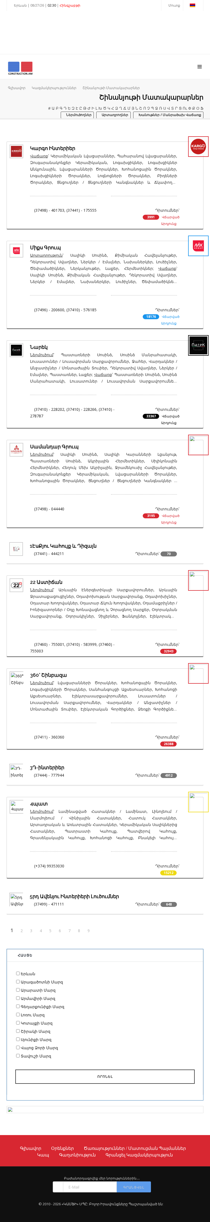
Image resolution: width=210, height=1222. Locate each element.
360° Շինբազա (48, 675)
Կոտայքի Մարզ (36, 1023)
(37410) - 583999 (81, 644)
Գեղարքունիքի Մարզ (42, 1006)
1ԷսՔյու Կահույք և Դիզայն (63, 546)
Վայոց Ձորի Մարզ (39, 1047)
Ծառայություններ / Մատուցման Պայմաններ (135, 1148)
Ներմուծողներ (78, 115)
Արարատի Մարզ (38, 990)
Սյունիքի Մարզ (36, 1039)
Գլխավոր (16, 87)
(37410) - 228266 (81, 409)
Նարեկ (39, 347)
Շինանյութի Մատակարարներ (111, 87)
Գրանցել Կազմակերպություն (139, 1155)
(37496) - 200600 (49, 309)
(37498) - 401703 (49, 210)
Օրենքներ (62, 1148)
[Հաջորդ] (99, 931)
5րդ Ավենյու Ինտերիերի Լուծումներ (74, 896)
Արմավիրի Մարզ (38, 998)
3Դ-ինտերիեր (47, 767)
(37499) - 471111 (49, 904)
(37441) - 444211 (49, 553)
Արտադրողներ (114, 115)
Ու (185, 108)
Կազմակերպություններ (54, 87)
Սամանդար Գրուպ (54, 446)
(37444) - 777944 (49, 775)
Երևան (28, 973)
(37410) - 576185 (81, 309)
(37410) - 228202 (49, 409)
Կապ (43, 1155)
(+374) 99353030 (49, 866)
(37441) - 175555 (81, 210)
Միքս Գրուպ (45, 247)
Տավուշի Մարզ (36, 1056)
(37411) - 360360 (49, 737)
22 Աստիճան (46, 582)
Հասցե (25, 955)
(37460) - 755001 (49, 644)
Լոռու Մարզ (33, 1014)
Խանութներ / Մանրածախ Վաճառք (169, 115)
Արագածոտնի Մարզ (42, 982)
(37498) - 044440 (49, 508)
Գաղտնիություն (77, 1155)
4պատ (39, 804)
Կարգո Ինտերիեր (52, 148)
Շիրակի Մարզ (35, 1031)
